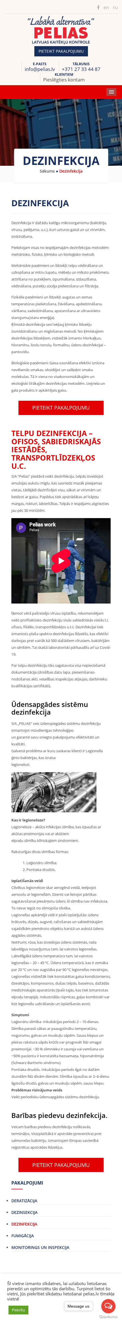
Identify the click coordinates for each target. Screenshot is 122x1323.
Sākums (47, 171)
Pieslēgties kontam (64, 79)
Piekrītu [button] (18, 1309)
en (106, 7)
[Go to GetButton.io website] (108, 1317)
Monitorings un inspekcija (40, 1247)
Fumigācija (22, 1235)
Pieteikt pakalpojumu (61, 51)
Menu (111, 92)
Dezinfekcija (24, 1224)
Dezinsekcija (24, 1212)
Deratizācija (24, 1200)
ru (115, 7)
